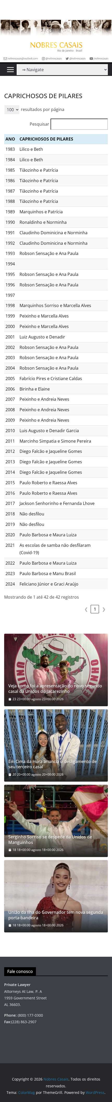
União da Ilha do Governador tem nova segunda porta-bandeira (55, 915)
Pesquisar (39, 124)
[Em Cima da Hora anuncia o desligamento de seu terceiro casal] (56, 745)
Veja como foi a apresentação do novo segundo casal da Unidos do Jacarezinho (55, 688)
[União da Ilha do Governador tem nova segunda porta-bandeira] (56, 896)
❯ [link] (103, 609)
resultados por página (42, 109)
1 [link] (95, 609)
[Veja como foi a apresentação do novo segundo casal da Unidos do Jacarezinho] (56, 670)
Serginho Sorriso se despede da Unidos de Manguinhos (50, 839)
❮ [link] (86, 609)
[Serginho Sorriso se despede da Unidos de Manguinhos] (56, 821)
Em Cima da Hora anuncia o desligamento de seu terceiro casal (52, 764)
